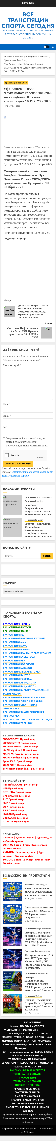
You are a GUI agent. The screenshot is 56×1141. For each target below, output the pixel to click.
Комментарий (12, 365)
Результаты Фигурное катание (37, 951)
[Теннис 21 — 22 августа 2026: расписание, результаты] (12, 914)
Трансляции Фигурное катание (38, 928)
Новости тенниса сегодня (36, 884)
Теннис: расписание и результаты (39, 907)
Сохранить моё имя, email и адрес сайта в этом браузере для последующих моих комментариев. (27, 442)
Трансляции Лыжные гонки (36, 973)
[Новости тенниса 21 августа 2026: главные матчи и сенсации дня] (12, 891)
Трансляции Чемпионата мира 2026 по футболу (27, 1114)
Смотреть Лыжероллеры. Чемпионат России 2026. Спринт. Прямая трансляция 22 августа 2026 (39, 985)
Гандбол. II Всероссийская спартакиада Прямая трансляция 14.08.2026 (38, 509)
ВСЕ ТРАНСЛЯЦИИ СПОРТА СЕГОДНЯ (28, 20)
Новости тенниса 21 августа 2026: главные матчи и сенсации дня (38, 892)
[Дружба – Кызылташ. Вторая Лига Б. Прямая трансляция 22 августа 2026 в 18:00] (12, 1003)
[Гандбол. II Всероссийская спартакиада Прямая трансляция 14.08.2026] (12, 505)
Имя (6, 404)
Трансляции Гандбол (16, 82)
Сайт (5, 427)
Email (7, 415)
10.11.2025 (15, 106)
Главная (14, 1026)
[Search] (53, 47)
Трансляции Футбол (33, 996)
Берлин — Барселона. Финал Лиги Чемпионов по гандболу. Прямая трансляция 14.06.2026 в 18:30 (38, 532)
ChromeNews (47, 1128)
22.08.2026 (37, 899)
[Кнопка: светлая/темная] (47, 46)
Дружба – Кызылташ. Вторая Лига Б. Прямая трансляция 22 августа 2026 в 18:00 (39, 1004)
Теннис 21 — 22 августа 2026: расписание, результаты (39, 914)
